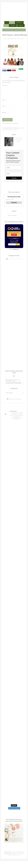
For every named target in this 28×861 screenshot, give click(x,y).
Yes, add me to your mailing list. (11, 123)
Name (4, 99)
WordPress (15, 855)
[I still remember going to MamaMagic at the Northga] (14, 665)
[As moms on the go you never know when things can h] (14, 618)
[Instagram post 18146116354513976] (14, 701)
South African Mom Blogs (14, 11)
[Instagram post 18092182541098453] (14, 628)
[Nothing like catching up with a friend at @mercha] (14, 424)
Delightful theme (15, 852)
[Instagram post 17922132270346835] (14, 728)
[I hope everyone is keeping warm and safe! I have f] (14, 773)
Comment (4, 85)
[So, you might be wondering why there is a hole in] (14, 579)
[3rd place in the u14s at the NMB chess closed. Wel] (14, 442)
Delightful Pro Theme (16, 853)
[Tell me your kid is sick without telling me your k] (14, 431)
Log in (19, 855)
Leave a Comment (20, 38)
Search (17, 244)
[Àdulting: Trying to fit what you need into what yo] (14, 725)
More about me (18, 138)
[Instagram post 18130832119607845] (14, 722)
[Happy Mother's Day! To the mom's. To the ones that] (14, 798)
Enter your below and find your (14, 240)
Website (4, 112)
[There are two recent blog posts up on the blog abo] (14, 742)
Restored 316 (21, 852)
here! (7, 19)
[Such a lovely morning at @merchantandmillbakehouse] (14, 711)
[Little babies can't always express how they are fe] (14, 484)
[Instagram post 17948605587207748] (14, 626)
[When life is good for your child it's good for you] (14, 531)
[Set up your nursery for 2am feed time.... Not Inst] (14, 504)
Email (3, 106)
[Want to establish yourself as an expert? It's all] (14, 463)
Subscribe (17, 139)
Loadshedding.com (16, 249)
